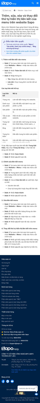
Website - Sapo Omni (25, 10)
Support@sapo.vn (16, 343)
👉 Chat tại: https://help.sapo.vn (13, 332)
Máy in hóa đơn (7, 315)
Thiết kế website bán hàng (10, 296)
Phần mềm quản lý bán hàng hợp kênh (14, 308)
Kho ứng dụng (6, 271)
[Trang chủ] (15, 10)
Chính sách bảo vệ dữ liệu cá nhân (13, 280)
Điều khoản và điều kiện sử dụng (12, 277)
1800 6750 (17, 338)
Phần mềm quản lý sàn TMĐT (11, 299)
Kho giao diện (6, 274)
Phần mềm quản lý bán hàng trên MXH (14, 302)
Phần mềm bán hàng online (10, 293)
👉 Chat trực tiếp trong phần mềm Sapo (15, 334)
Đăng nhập (5, 283)
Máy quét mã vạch (8, 321)
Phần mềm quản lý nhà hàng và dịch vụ (14, 305)
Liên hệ (4, 268)
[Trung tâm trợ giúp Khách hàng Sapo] (9, 3)
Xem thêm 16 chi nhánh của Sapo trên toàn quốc (23, 371)
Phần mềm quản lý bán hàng (11, 290)
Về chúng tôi (6, 263)
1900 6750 (24, 340)
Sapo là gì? (5, 266)
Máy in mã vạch (7, 318)
